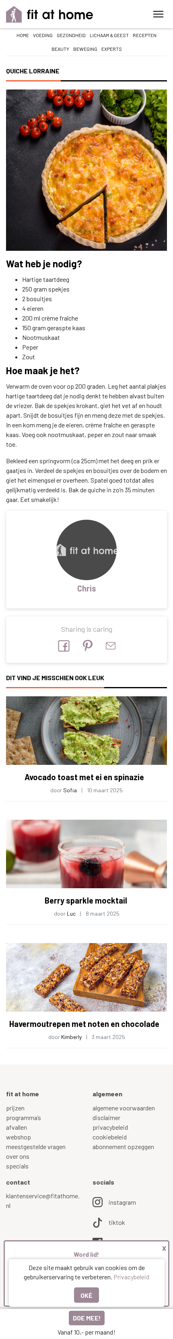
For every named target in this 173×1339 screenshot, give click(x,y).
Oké (86, 1295)
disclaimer (106, 1117)
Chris (86, 588)
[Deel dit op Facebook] (64, 646)
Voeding (43, 35)
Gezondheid (71, 35)
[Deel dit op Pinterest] (88, 646)
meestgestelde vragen (36, 1146)
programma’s (23, 1117)
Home (22, 35)
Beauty (60, 49)
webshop (18, 1137)
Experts (111, 49)
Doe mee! (87, 1318)
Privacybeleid (131, 1277)
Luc (71, 913)
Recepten (145, 35)
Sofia (70, 790)
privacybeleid (110, 1127)
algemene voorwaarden (124, 1108)
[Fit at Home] (49, 14)
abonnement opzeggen (123, 1146)
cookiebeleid (110, 1137)
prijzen (15, 1108)
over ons (17, 1156)
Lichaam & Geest (109, 35)
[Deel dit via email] (110, 646)
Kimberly (71, 1036)
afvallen (16, 1127)
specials (17, 1166)
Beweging (85, 49)
